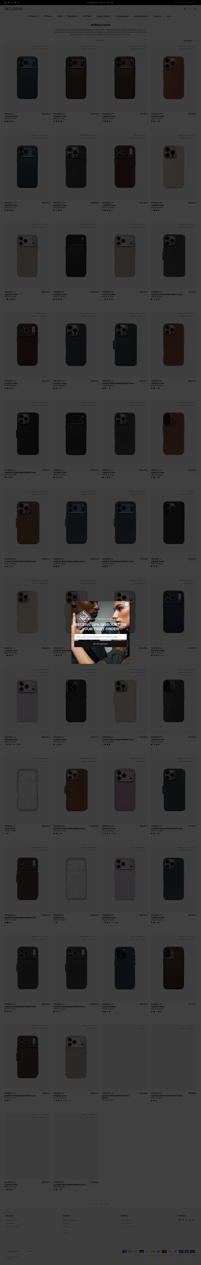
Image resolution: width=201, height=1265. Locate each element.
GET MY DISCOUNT (100, 644)
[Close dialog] (127, 604)
